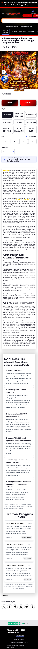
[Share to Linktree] (15, 606)
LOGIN (27, 15)
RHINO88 (6, 170)
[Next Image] (34, 72)
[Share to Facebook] (9, 606)
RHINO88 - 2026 (8, 596)
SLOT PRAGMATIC (22, 200)
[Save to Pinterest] (21, 606)
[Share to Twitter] (4, 606)
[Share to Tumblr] (32, 606)
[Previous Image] (3, 72)
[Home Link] (13, 14)
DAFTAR (28, 103)
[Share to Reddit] (26, 606)
